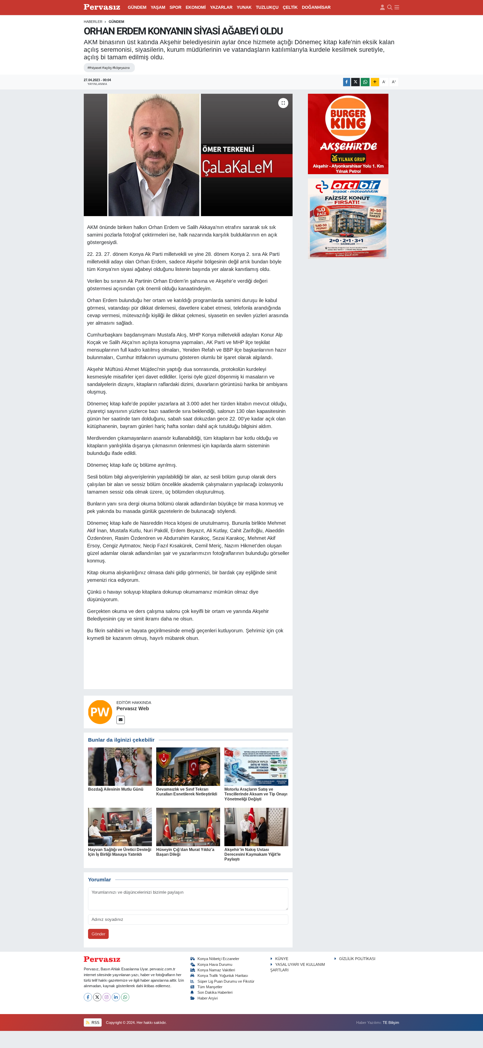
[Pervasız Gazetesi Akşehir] (103, 7)
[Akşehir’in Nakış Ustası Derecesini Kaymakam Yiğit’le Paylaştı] (256, 826)
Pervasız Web (132, 708)
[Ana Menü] (396, 7)
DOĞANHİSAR (316, 7)
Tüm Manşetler (209, 987)
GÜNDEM (137, 7)
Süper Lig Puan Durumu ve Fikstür (225, 981)
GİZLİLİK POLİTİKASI (357, 959)
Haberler (93, 22)
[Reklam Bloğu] (348, 133)
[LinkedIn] (116, 997)
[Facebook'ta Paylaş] (346, 82)
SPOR (175, 7)
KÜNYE (281, 959)
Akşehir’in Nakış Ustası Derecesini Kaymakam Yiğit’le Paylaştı (252, 854)
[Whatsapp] (125, 997)
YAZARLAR (221, 7)
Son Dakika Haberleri (214, 992)
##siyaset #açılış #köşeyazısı (109, 68)
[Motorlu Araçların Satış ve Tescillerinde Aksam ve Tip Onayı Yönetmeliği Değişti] (256, 766)
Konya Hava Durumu (214, 965)
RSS (95, 1023)
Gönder (98, 934)
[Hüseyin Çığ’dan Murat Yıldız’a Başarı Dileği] (188, 826)
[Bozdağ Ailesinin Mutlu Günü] (120, 766)
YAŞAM (158, 7)
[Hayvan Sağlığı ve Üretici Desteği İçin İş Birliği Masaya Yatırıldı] (120, 826)
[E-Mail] (120, 720)
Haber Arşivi (207, 998)
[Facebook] (88, 997)
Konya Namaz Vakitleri (216, 970)
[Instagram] (106, 997)
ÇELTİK (290, 7)
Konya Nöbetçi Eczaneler (218, 959)
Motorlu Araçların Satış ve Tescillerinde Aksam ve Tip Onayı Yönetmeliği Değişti (255, 794)
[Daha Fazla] (375, 82)
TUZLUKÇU (267, 7)
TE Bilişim (391, 1023)
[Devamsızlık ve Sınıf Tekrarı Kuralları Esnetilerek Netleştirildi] (188, 766)
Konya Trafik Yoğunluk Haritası (222, 976)
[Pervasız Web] (100, 711)
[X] (97, 997)
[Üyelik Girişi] (382, 7)
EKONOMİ (196, 7)
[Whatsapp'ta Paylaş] (365, 82)
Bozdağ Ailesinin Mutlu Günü (115, 789)
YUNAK (244, 7)
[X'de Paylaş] (355, 82)
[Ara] (389, 7)
